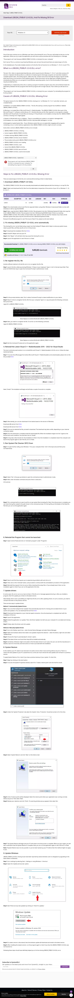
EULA (8, 46)
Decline (64, 994)
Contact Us (49, 990)
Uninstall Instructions (60, 45)
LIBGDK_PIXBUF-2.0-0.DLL (16, 13)
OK (33, 169)
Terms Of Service (32, 990)
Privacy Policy (14, 46)
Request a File (57, 8)
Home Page (6, 13)
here (28, 231)
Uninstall (67, 253)
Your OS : (10, 32)
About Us (24, 990)
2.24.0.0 (6, 202)
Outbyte (52, 45)
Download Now (60, 32)
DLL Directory (64, 8)
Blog (69, 8)
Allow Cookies (50, 994)
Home (51, 8)
